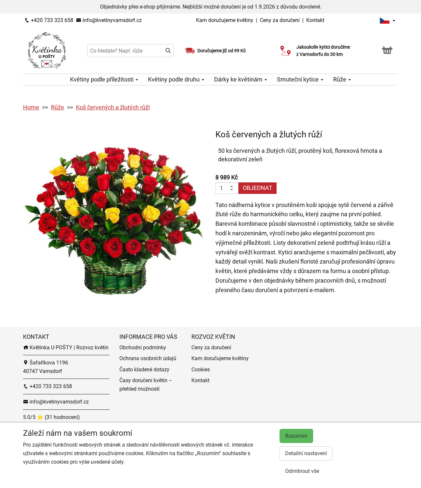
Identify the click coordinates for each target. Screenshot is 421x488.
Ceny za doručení (280, 20)
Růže (340, 79)
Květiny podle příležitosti (102, 79)
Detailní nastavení (306, 453)
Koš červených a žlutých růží (113, 107)
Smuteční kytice (298, 79)
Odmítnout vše (302, 471)
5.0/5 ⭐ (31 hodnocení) (51, 417)
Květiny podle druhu (174, 79)
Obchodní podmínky (142, 347)
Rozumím (296, 436)
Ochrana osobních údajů (147, 358)
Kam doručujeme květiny (224, 20)
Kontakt (315, 20)
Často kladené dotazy (144, 369)
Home (31, 107)
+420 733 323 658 (51, 20)
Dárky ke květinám (239, 79)
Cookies (200, 369)
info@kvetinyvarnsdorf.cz (111, 20)
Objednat (257, 187)
